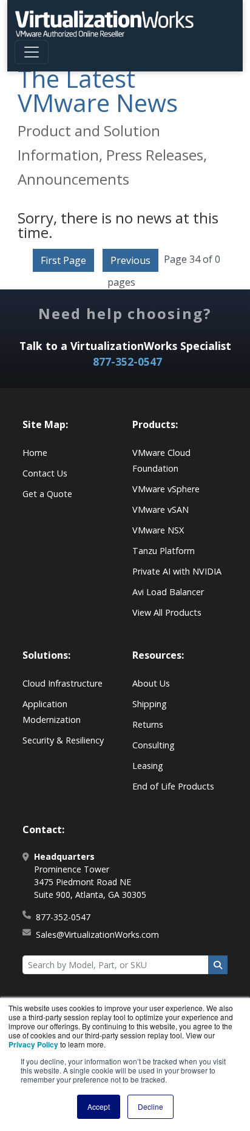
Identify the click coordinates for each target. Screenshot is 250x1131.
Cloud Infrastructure (62, 683)
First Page (63, 260)
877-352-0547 (127, 361)
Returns (147, 724)
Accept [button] (98, 1106)
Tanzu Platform (163, 550)
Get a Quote (47, 494)
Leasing (147, 765)
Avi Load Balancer (168, 592)
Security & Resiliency (63, 740)
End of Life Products (173, 786)
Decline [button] (150, 1106)
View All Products (166, 612)
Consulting (153, 745)
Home (34, 452)
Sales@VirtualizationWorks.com (97, 934)
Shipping (149, 704)
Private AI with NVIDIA (176, 571)
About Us (151, 683)
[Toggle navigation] (32, 52)
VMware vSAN (160, 509)
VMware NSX (158, 530)
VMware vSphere (166, 489)
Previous (130, 260)
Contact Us (44, 473)
